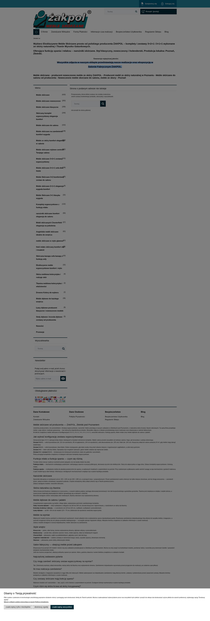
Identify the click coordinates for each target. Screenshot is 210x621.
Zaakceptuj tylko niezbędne (18, 607)
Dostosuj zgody (41, 607)
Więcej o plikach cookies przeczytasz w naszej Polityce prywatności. (26, 602)
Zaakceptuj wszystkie (62, 607)
